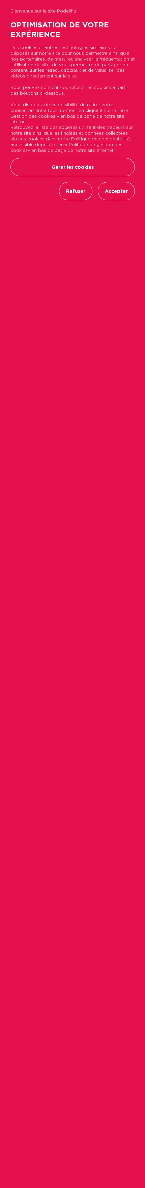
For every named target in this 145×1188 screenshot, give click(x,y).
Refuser (75, 191)
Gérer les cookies (73, 167)
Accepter (116, 191)
